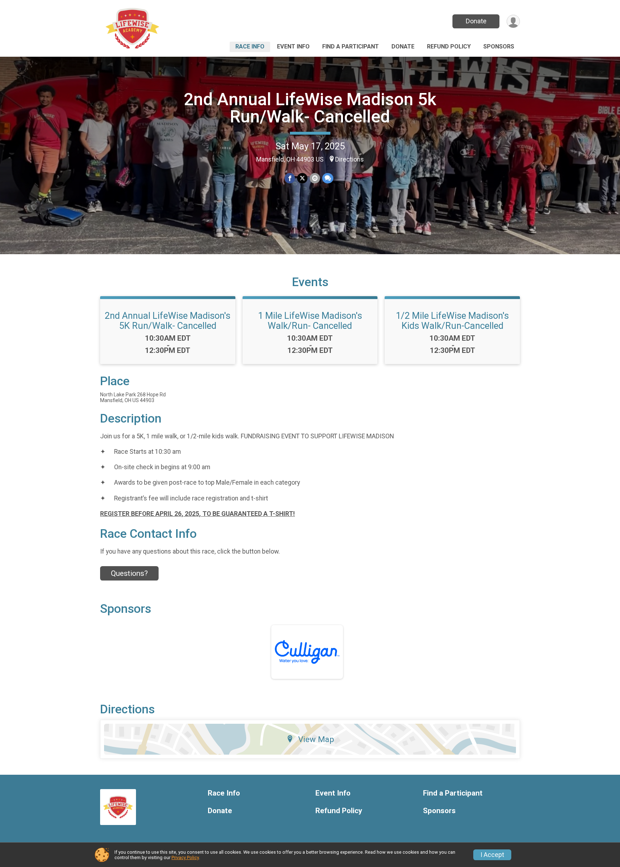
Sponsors (498, 46)
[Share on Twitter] (302, 178)
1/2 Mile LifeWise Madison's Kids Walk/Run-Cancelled (452, 320)
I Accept (492, 854)
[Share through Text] (327, 178)
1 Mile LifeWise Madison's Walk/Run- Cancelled (310, 320)
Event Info (293, 46)
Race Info (249, 46)
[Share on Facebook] (290, 178)
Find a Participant (350, 46)
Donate (476, 21)
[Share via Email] (315, 178)
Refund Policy (449, 46)
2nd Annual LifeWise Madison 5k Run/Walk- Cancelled (310, 108)
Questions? (129, 573)
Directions (349, 159)
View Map (316, 739)
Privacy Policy (185, 857)
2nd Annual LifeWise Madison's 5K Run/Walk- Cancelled (167, 320)
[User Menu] (513, 21)
